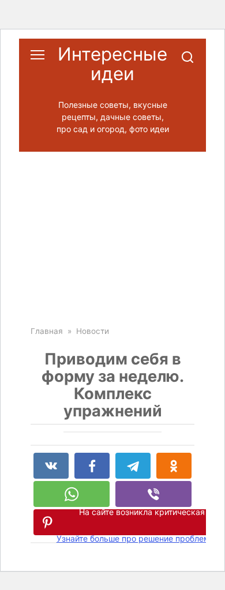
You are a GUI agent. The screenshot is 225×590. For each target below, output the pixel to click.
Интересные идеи (112, 64)
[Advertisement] (112, 230)
